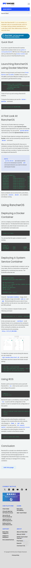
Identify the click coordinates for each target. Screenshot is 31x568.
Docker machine (20, 54)
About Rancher (22, 532)
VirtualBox (11, 74)
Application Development (7, 520)
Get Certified (21, 513)
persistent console (25, 427)
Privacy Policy (15, 555)
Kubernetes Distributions (7, 524)
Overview (6, 509)
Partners (20, 541)
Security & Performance (7, 516)
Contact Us (21, 546)
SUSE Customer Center (22, 537)
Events (19, 543)
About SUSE (21, 534)
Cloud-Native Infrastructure (8, 512)
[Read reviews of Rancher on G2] (11, 501)
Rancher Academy (20, 509)
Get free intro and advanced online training (14, 36)
